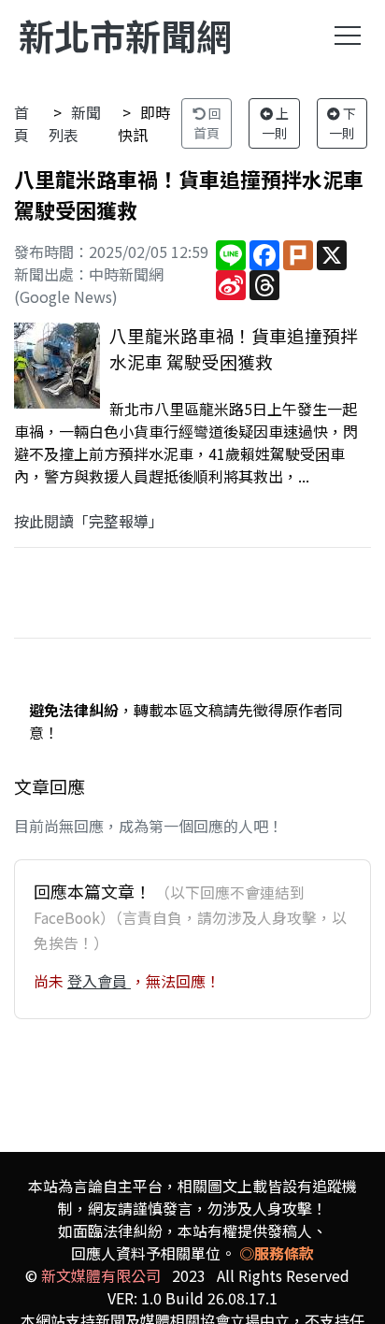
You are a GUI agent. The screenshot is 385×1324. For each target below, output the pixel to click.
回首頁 (207, 123)
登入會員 (99, 981)
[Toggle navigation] (347, 35)
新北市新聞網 (125, 35)
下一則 (343, 123)
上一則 (276, 123)
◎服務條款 (276, 1253)
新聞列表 (75, 123)
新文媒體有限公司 (101, 1275)
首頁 (21, 123)
